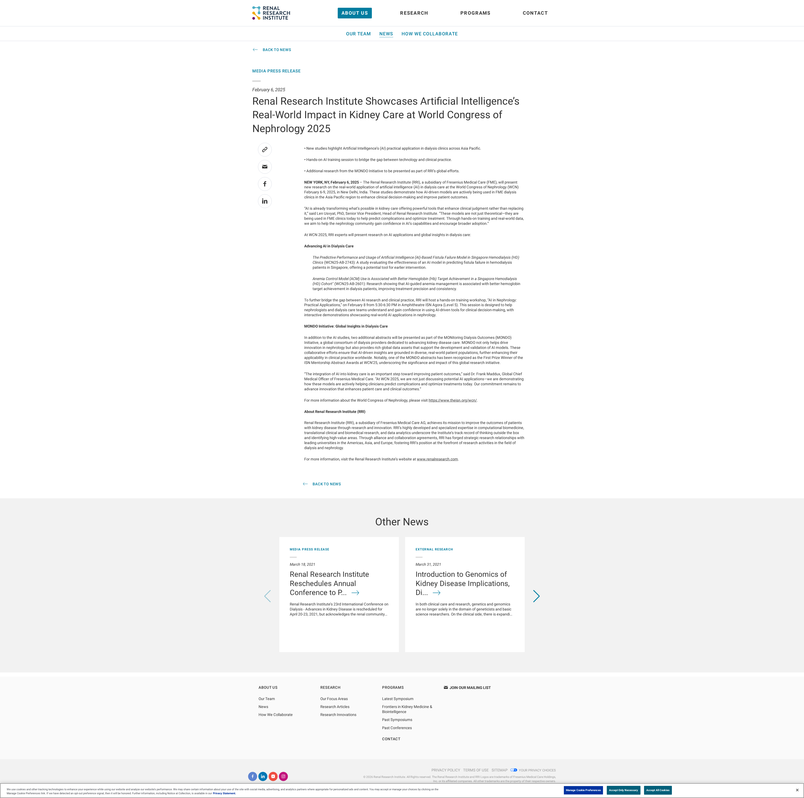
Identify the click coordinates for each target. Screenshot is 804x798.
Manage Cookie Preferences (583, 790)
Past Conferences (397, 728)
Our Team (358, 33)
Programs (475, 13)
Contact (535, 13)
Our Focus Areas (334, 698)
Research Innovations (338, 714)
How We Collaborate (430, 33)
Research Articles (334, 706)
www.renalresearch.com (437, 459)
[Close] (797, 790)
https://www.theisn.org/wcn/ (453, 400)
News (386, 33)
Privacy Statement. (224, 793)
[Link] (264, 149)
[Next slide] (536, 596)
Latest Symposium (398, 698)
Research (414, 13)
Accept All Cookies (658, 790)
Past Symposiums (397, 719)
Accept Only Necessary (623, 790)
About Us (354, 13)
